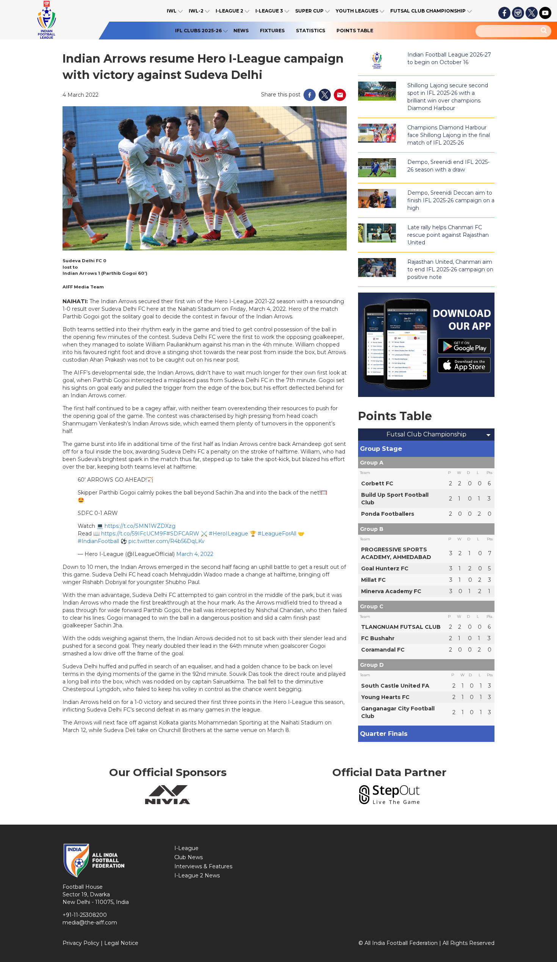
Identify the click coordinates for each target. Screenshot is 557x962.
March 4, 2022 (194, 554)
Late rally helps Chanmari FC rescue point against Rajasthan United (448, 235)
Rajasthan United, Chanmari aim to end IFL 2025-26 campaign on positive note (450, 269)
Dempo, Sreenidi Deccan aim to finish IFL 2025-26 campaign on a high (450, 200)
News (241, 30)
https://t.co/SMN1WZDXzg (140, 526)
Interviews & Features (203, 866)
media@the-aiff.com (90, 922)
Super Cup (309, 11)
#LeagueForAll (277, 533)
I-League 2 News (197, 875)
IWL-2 (196, 11)
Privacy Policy (81, 943)
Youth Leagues (357, 11)
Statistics (310, 30)
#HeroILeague (228, 533)
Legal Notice (121, 943)
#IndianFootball (98, 541)
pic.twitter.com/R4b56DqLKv (166, 541)
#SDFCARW (182, 533)
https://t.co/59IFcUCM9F (133, 533)
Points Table (354, 30)
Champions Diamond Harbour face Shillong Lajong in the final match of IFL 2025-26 (448, 135)
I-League (186, 848)
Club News (188, 857)
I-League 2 (229, 11)
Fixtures (272, 30)
